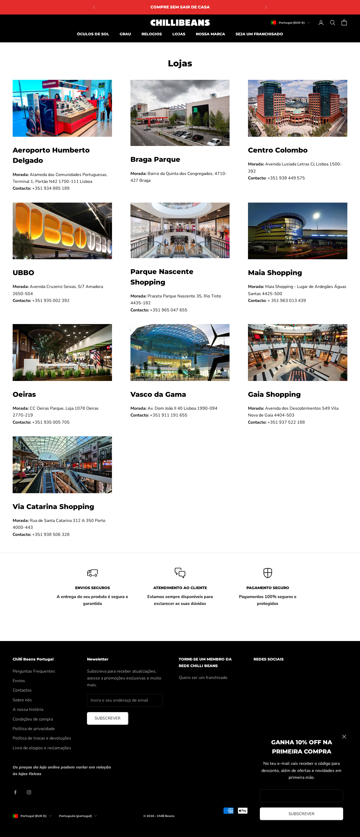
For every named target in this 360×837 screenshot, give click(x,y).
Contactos (22, 690)
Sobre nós (22, 700)
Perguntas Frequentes (34, 671)
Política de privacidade (34, 729)
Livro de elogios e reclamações (42, 748)
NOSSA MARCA (210, 34)
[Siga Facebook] (15, 792)
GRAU (125, 34)
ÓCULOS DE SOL (93, 34)
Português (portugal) (75, 816)
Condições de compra (33, 719)
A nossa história (28, 709)
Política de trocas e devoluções (42, 738)
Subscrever (302, 813)
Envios (19, 681)
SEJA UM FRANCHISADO (259, 34)
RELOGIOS (152, 34)
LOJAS (178, 34)
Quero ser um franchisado (203, 678)
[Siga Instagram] (29, 792)
